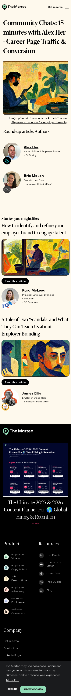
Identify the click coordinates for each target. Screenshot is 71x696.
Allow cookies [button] (33, 689)
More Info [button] (12, 680)
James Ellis (31, 393)
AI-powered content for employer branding (39, 122)
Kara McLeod (33, 290)
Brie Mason (34, 176)
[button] (67, 7)
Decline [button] (12, 689)
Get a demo (55, 7)
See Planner (35, 523)
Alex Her (31, 147)
